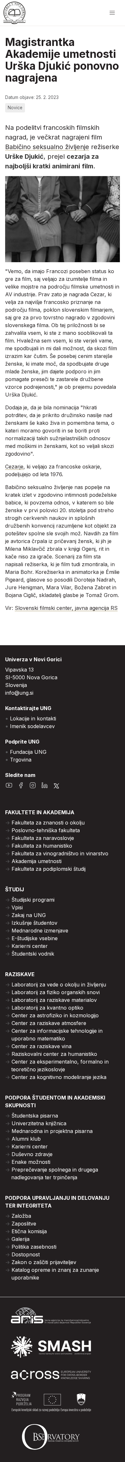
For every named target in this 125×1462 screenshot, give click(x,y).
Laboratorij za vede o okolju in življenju (59, 984)
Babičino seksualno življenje (47, 147)
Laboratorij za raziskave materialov (54, 1000)
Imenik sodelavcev (32, 726)
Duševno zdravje (32, 1154)
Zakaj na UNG (29, 915)
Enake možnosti (31, 1162)
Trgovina (20, 759)
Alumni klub (26, 1139)
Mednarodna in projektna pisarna (52, 1131)
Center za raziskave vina (41, 1046)
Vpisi (17, 907)
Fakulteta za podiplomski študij (49, 869)
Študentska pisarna (35, 1115)
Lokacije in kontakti (33, 718)
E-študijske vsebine (35, 938)
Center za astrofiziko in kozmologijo (55, 1015)
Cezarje (14, 466)
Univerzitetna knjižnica (39, 1123)
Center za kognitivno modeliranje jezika (59, 1077)
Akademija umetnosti (37, 861)
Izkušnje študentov (34, 923)
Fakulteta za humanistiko (42, 845)
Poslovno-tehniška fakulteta (46, 830)
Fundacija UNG (28, 752)
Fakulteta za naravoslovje (43, 838)
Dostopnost (26, 1254)
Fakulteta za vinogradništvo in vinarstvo (60, 853)
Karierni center (30, 946)
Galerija (20, 1239)
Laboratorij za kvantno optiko (47, 1007)
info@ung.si (19, 693)
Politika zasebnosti (34, 1247)
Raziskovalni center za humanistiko (54, 1054)
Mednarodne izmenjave (40, 930)
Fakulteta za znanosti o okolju (48, 822)
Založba (21, 1216)
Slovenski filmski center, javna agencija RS (66, 608)
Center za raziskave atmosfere (49, 1023)
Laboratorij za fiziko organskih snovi (56, 992)
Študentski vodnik (33, 953)
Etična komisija (29, 1231)
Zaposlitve (24, 1223)
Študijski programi (33, 899)
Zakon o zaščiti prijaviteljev (44, 1262)
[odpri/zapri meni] (112, 13)
